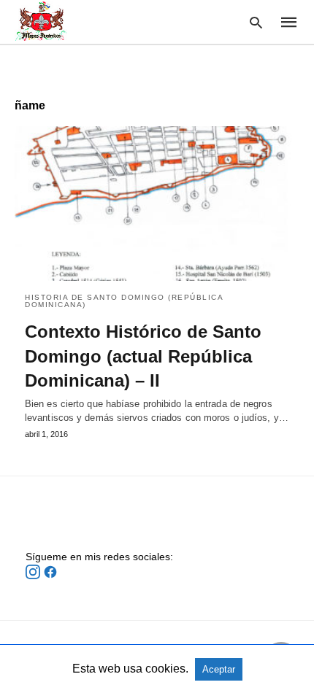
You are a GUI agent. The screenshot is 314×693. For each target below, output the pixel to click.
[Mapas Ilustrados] (41, 21)
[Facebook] (50, 575)
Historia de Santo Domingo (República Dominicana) (124, 301)
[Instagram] (34, 575)
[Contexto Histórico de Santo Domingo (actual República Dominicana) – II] (157, 203)
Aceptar (218, 669)
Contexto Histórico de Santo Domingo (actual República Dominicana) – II (143, 356)
